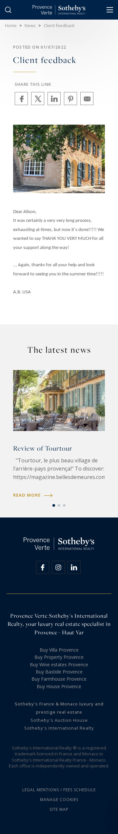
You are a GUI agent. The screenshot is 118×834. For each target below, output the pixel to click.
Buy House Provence (59, 686)
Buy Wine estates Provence (59, 664)
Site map (59, 809)
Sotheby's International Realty (59, 728)
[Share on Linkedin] (54, 98)
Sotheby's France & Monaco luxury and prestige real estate (59, 708)
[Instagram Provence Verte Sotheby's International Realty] (58, 567)
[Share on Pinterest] (70, 98)
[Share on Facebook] (21, 98)
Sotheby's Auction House (59, 720)
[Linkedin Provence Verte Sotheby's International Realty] (74, 567)
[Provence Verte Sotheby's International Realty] (59, 10)
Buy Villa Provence (59, 650)
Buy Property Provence (59, 657)
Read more (27, 495)
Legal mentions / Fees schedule (59, 790)
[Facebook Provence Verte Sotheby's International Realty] (42, 567)
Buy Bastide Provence (59, 672)
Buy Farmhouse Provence (59, 679)
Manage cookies (59, 799)
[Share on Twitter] (37, 98)
